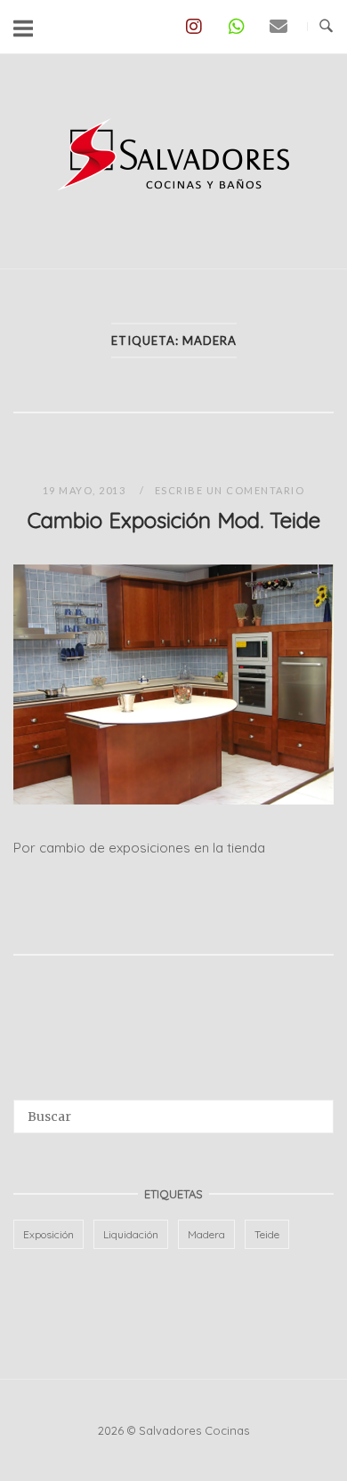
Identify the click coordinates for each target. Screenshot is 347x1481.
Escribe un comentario (230, 490)
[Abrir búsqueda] (326, 27)
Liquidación (130, 1234)
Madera (206, 1234)
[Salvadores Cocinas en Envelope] (278, 26)
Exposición (48, 1234)
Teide (266, 1234)
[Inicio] (173, 202)
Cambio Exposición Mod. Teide (174, 520)
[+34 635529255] (236, 26)
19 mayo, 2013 (86, 490)
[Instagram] (193, 26)
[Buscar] (313, 1108)
